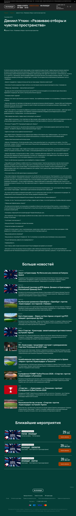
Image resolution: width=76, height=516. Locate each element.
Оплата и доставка (16, 498)
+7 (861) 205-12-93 (60, 5)
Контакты (31, 501)
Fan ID (26, 7)
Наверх (72, 487)
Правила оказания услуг (29, 498)
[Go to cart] (70, 6)
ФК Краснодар (9, 7)
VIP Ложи (20, 7)
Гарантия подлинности (64, 498)
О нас (7, 498)
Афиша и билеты (22, 6)
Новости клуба (34, 6)
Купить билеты (65, 437)
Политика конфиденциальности (46, 498)
